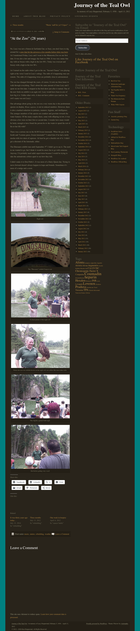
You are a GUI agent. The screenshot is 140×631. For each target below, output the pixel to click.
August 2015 (82, 110)
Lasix (98, 281)
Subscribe (82, 48)
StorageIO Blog (116, 155)
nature (32, 534)
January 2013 (82, 212)
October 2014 (82, 143)
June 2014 (81, 156)
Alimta (79, 262)
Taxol (95, 287)
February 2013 (83, 209)
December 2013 (83, 176)
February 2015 (83, 130)
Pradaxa (80, 286)
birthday (77, 268)
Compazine (79, 274)
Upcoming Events (86, 16)
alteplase (87, 263)
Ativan (85, 265)
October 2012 (82, 222)
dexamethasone (79, 278)
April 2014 (81, 163)
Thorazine (79, 290)
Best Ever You (115, 81)
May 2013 (81, 199)
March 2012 (82, 245)
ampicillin (93, 263)
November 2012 (83, 219)
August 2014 (82, 150)
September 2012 (83, 225)
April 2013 (81, 202)
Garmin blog (115, 120)
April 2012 (81, 242)
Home (15, 16)
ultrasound (97, 290)
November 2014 (83, 140)
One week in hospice (58, 517)
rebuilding (40, 534)
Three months (16, 25)
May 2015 (81, 120)
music (26, 534)
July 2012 (81, 232)
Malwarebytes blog (117, 143)
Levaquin (79, 284)
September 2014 (83, 146)
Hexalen (80, 280)
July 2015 (81, 114)
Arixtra (78, 265)
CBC (97, 268)
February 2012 (83, 248)
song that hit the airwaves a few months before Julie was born (44, 52)
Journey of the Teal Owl (102, 5)
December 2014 (83, 137)
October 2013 (82, 183)
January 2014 (82, 173)
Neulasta (98, 284)
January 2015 (82, 133)
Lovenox (89, 283)
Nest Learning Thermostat (119, 152)
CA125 (91, 268)
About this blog (35, 16)
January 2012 (82, 251)
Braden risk (84, 268)
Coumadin (92, 273)
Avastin (100, 266)
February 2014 (83, 169)
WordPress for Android (118, 158)
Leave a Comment (62, 534)
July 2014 (81, 153)
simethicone (90, 287)
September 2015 (83, 107)
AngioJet (99, 263)
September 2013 (83, 186)
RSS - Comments (83, 95)
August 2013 (82, 189)
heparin (91, 276)
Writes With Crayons (117, 104)
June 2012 (81, 235)
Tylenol (91, 290)
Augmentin (93, 265)
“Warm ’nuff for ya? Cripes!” (58, 25)
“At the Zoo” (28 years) (28, 38)
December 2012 (83, 215)
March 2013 (82, 205)
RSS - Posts (82, 92)
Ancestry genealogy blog (119, 116)
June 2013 (81, 196)
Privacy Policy (60, 16)
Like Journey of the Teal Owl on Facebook (96, 60)
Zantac (83, 293)
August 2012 (82, 228)
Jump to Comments (60, 32)
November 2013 (83, 179)
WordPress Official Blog (119, 162)
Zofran (88, 293)
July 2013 (81, 192)
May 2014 (81, 160)
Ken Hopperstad (20, 31)
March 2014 (82, 166)
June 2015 (81, 117)
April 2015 (81, 124)
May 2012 (81, 238)
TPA (86, 290)
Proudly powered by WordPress (96, 623)
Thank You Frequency (118, 95)
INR (94, 280)
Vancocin (78, 293)
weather (48, 534)
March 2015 (82, 127)
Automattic (124, 623)
